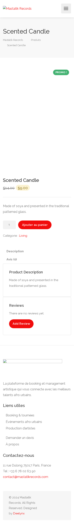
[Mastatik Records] (17, 8)
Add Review (21, 323)
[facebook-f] (43, 505)
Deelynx (19, 513)
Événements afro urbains (24, 422)
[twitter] (56, 505)
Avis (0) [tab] (12, 259)
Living (23, 235)
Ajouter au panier (35, 225)
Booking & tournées (20, 415)
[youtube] (62, 505)
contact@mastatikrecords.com (25, 477)
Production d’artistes (20, 428)
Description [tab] (15, 251)
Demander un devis (20, 438)
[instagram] (49, 505)
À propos (12, 444)
